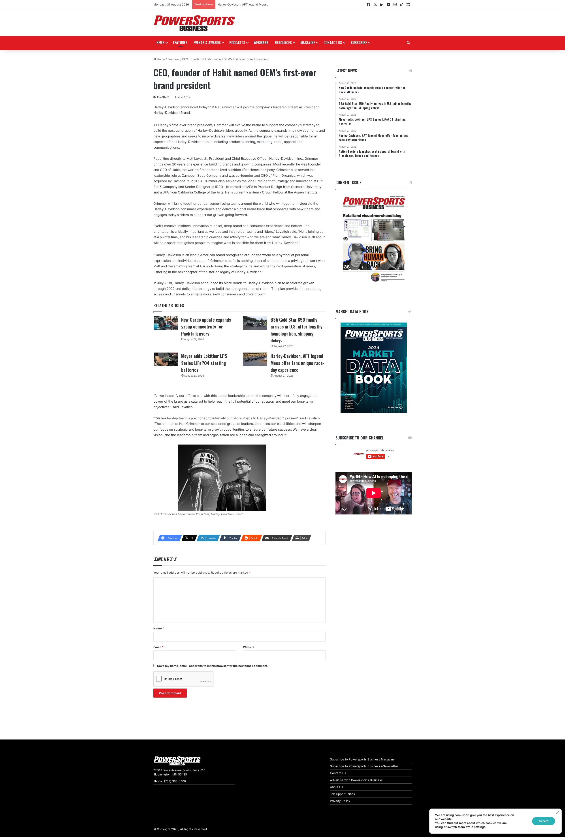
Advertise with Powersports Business (356, 780)
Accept (543, 821)
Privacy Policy (340, 801)
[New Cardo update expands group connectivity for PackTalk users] (166, 323)
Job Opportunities (342, 794)
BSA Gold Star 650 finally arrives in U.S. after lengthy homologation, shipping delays (296, 330)
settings (479, 827)
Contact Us (338, 773)
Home (160, 59)
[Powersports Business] (194, 23)
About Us (336, 787)
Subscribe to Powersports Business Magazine (362, 759)
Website (248, 647)
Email (158, 647)
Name (158, 628)
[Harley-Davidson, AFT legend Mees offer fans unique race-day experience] (255, 359)
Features (180, 42)
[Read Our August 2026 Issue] (373, 239)
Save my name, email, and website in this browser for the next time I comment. (212, 666)
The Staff (163, 97)
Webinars (261, 42)
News (160, 42)
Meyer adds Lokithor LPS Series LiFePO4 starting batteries (204, 362)
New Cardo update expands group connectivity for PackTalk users (206, 326)
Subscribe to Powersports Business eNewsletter (364, 766)
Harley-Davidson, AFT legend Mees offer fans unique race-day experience (269, 4)
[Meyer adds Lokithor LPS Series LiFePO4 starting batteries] (166, 359)
